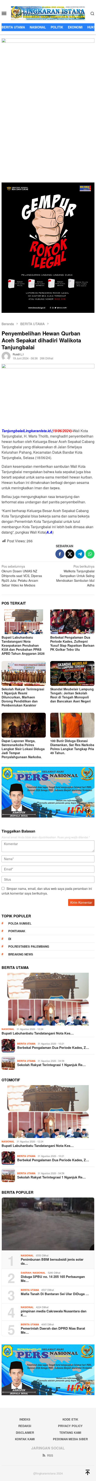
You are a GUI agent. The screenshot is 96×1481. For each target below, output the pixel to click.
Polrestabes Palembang (28, 946)
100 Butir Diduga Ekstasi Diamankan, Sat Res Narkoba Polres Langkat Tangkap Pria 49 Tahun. (72, 746)
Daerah (26, 1272)
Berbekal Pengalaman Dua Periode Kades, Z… (53, 1047)
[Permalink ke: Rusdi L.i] (6, 356)
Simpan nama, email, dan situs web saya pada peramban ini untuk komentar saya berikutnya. (47, 890)
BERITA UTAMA (26, 1043)
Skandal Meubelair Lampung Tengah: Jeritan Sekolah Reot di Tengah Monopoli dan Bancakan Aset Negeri (72, 695)
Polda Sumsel (19, 923)
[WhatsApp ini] (90, 553)
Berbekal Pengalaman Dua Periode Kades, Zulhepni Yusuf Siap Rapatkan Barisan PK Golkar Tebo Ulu (72, 643)
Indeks (24, 1419)
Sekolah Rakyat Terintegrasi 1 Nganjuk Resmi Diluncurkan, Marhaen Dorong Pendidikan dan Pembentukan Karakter (23, 697)
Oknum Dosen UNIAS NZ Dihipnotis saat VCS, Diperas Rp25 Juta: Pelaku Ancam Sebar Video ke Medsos (22, 575)
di (9, 939)
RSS (50, 1455)
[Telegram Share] (79, 553)
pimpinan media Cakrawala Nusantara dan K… (53, 1313)
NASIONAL (8, 1029)
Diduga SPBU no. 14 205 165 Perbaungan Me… (53, 1279)
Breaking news (20, 954)
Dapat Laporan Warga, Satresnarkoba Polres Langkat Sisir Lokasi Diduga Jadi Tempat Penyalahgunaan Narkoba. (23, 748)
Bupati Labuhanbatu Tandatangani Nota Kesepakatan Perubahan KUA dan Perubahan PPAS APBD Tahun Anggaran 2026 (23, 645)
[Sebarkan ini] (59, 553)
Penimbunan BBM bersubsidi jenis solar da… (52, 1261)
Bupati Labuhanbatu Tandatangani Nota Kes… (38, 1033)
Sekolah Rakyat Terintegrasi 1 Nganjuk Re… (51, 1065)
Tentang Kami (70, 1432)
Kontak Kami (25, 1439)
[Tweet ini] (69, 553)
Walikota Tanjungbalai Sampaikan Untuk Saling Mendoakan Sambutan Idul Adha (75, 575)
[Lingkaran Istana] (48, 13)
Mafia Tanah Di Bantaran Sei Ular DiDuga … (55, 1294)
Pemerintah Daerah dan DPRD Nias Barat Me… (53, 1330)
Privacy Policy (70, 1426)
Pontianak (16, 931)
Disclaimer (25, 1432)
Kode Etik (70, 1419)
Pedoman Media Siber (70, 1439)
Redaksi (24, 1426)
